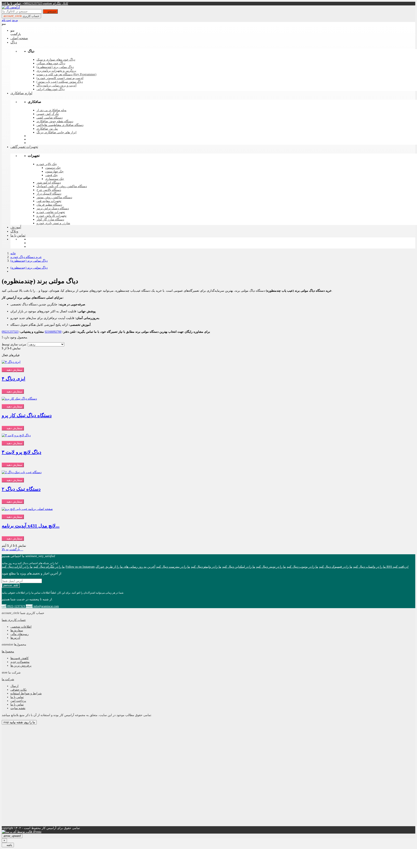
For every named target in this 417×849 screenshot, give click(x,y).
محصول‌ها (8, 651)
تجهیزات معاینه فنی (48, 201)
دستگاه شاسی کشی (49, 117)
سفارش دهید (12, 369)
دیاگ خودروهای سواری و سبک (55, 59)
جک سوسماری (54, 178)
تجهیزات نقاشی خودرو (50, 212)
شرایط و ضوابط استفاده (26, 693)
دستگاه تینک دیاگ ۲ (21, 489)
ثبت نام (6, 20)
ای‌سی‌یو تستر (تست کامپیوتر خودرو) (59, 78)
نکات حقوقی (18, 689)
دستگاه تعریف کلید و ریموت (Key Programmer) (66, 74)
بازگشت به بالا (12, 549)
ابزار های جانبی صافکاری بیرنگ (56, 132)
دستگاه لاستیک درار (48, 193)
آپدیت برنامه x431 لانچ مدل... (31, 525)
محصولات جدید (20, 662)
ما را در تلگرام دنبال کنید (49, 566)
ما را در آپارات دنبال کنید (17, 566)
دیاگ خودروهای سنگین (50, 63)
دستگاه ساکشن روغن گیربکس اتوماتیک (61, 186)
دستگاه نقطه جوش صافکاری (54, 121)
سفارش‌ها (16, 630)
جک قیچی (51, 175)
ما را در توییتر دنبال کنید (271, 566)
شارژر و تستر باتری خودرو (53, 223)
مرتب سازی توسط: (14, 344)
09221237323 (10, 331)
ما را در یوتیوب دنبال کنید (302, 566)
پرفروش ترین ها (20, 665)
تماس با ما (17, 697)
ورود (15, 20)
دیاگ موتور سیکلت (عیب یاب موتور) (59, 81)
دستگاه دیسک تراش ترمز (52, 208)
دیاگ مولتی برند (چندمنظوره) (55, 67)
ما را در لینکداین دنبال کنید (238, 566)
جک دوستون (53, 167)
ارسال (14, 686)
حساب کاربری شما (14, 620)
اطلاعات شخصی (20, 626)
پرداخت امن (18, 700)
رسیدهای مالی (19, 634)
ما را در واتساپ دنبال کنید (369, 566)
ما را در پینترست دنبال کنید (173, 566)
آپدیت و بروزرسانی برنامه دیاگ (56, 85)
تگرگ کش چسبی (47, 114)
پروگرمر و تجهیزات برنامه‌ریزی (56, 70)
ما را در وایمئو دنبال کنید (206, 566)
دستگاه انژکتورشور (48, 182)
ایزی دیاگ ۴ (13, 378)
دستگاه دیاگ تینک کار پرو (27, 415)
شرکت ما (8, 679)
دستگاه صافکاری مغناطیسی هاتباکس (59, 125)
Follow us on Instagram (80, 566)
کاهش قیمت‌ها (19, 658)
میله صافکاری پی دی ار (51, 110)
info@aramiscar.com (42, 606)
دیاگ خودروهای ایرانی (50, 89)
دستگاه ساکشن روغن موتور (54, 197)
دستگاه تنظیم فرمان (49, 204)
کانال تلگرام (55, 3)
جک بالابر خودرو (46, 164)
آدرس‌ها (15, 637)
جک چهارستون (54, 171)
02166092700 (53, 331)
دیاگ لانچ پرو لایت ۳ (21, 452)
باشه (7, 845)
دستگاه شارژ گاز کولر (50, 219)
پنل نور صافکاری (47, 128)
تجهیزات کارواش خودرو (51, 215)
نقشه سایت (17, 708)
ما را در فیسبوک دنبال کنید (335, 566)
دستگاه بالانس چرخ (48, 190)
